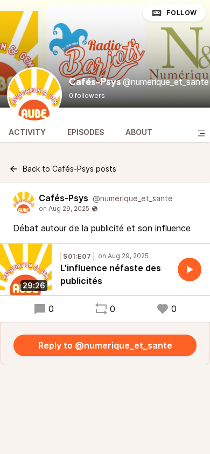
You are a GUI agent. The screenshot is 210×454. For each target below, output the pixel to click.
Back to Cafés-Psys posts (69, 168)
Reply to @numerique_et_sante (105, 345)
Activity (27, 132)
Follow (181, 13)
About (138, 132)
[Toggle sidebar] (201, 133)
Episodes (85, 132)
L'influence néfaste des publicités (110, 274)
